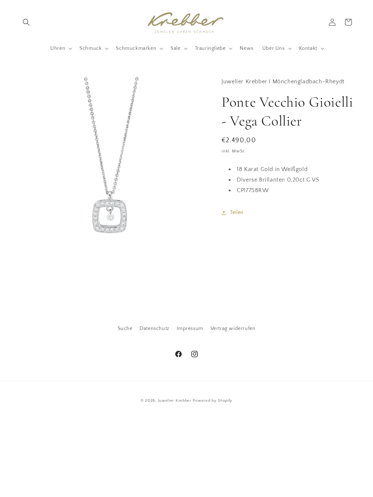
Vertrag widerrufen (233, 328)
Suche (125, 328)
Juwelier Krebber (175, 400)
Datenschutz (154, 328)
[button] (26, 22)
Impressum (190, 328)
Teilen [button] (237, 212)
